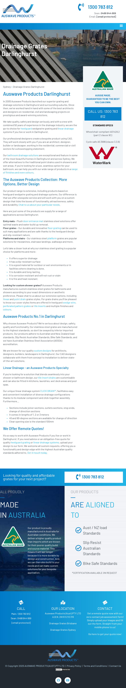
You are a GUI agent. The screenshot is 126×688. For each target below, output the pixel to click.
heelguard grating (20, 442)
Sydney (7, 86)
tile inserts (40, 306)
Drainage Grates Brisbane (63, 623)
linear (6, 299)
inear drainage (66, 128)
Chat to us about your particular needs (39, 204)
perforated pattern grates (17, 306)
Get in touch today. (37, 452)
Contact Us (115, 665)
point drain (20, 299)
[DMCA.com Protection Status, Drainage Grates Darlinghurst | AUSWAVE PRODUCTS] (63, 669)
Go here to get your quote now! (105, 634)
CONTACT (105, 608)
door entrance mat (33, 221)
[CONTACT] (105, 602)
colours (7, 309)
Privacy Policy (74, 665)
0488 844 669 (24, 618)
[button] (121, 25)
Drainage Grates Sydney (63, 629)
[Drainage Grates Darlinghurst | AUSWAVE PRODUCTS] (18, 10)
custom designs (42, 350)
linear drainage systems (46, 442)
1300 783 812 (100, 7)
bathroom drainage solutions (23, 155)
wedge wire (69, 302)
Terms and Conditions (95, 665)
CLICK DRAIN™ (48, 390)
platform (52, 238)
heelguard (26, 128)
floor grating (54, 228)
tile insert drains (47, 377)
